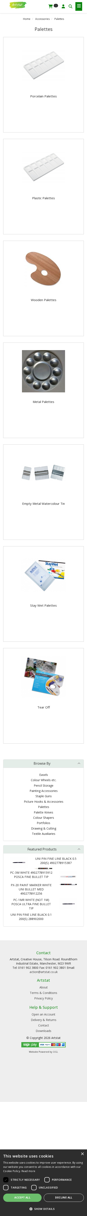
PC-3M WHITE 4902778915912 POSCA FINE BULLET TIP (31, 875)
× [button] (82, 1154)
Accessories (42, 19)
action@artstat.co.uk (44, 972)
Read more (28, 1171)
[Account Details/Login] (63, 6)
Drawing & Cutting (43, 828)
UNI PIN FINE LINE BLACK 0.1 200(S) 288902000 (31, 917)
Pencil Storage (43, 785)
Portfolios (43, 823)
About (43, 987)
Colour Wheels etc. (43, 780)
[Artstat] (18, 4)
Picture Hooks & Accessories (43, 802)
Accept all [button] (22, 1197)
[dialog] (43, 1182)
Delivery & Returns (43, 1020)
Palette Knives (43, 812)
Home (26, 19)
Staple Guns (43, 796)
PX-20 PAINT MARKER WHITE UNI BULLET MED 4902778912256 (31, 889)
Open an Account (43, 1014)
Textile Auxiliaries (43, 834)
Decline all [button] (63, 1197)
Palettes (59, 19)
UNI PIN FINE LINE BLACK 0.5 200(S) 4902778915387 (55, 861)
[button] (43, 1208)
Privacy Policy (43, 998)
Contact (43, 1025)
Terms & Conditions (43, 993)
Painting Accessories (44, 791)
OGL (55, 1051)
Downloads (43, 1031)
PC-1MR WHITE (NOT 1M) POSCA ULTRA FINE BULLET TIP (31, 904)
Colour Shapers (43, 818)
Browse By (42, 763)
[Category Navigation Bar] (78, 6)
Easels (43, 775)
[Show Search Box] (70, 6)
